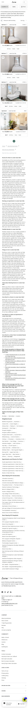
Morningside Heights (17, 450)
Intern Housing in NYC (11, 373)
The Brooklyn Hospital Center (9, 543)
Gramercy (20, 441)
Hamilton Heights (6, 443)
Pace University (6, 496)
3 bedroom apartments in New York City (12, 468)
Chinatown (11, 439)
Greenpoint (5, 428)
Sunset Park (17, 434)
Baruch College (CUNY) (8, 489)
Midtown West (6, 450)
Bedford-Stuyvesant (7, 421)
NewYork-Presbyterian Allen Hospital (11, 558)
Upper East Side (14, 452)
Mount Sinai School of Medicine (10, 512)
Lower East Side (6, 447)
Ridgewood (17, 456)
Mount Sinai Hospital (7, 524)
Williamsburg (5, 437)
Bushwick (16, 421)
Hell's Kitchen (16, 443)
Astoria (4, 456)
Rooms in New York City (8, 473)
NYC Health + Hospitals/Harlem (10, 564)
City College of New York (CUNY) (10, 493)
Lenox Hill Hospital (7, 534)
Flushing (10, 456)
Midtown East (15, 447)
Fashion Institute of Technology (10, 487)
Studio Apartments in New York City (11, 462)
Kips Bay (4, 445)
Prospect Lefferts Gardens (9, 432)
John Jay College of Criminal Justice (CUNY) (13, 508)
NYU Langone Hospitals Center (10, 522)
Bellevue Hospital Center (8, 541)
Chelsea (4, 439)
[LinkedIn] (11, 592)
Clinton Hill (5, 424)
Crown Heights (14, 424)
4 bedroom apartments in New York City (12, 470)
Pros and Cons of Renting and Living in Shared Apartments (15, 378)
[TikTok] (8, 592)
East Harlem (5, 441)
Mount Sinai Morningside (8, 536)
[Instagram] (5, 592)
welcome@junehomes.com (9, 603)
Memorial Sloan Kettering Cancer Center (12, 526)
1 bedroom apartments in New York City (12, 464)
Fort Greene (20, 426)
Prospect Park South (7, 434)
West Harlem (16, 454)
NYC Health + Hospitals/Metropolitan (11, 566)
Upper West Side (6, 454)
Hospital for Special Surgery (9, 528)
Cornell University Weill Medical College (12, 483)
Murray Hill (5, 452)
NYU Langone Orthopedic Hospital (11, 538)
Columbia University (7, 478)
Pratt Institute (18, 498)
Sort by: (23, 20)
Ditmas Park (5, 426)
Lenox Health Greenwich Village (10, 569)
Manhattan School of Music (9, 506)
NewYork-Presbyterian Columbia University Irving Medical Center (13, 531)
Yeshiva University (16, 496)
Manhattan (11, 416)
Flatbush (12, 426)
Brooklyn (4, 416)
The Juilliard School (7, 485)
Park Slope (12, 428)
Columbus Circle (20, 439)
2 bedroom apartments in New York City (12, 466)
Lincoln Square (12, 445)
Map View (22, 704)
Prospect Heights (6, 430)
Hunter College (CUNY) (8, 491)
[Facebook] (2, 592)
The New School (18, 485)
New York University (7, 480)
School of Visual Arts (7, 498)
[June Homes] (13, 579)
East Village (13, 441)
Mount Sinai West (6, 549)
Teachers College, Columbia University (12, 500)
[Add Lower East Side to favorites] (3, 28)
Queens (18, 416)
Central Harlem (15, 437)
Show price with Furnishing (9, 20)
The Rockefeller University (9, 510)
